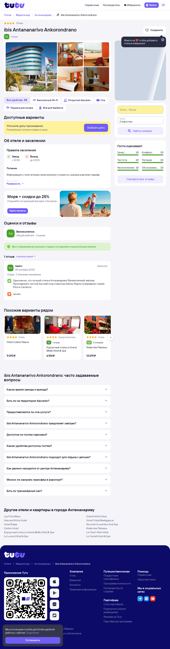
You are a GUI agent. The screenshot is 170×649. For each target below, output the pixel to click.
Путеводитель (111, 5)
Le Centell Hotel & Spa (98, 536)
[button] (54, 582)
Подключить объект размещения (115, 610)
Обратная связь (146, 579)
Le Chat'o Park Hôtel (97, 532)
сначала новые (24, 256)
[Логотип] (14, 5)
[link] (17, 211)
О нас (73, 575)
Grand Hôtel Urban (96, 516)
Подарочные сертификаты (111, 577)
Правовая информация (83, 589)
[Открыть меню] (163, 5)
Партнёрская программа (118, 621)
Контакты (75, 584)
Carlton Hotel (11, 528)
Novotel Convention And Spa (102, 524)
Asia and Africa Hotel (15, 520)
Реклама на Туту (113, 616)
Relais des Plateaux (96, 528)
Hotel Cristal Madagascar (100, 520)
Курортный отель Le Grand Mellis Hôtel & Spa (29, 532)
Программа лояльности (117, 583)
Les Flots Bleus (12, 516)
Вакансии (75, 580)
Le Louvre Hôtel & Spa (16, 536)
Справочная (92, 5)
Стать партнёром (113, 604)
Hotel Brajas (10, 524)
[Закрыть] (162, 40)
